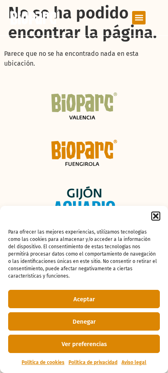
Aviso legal (134, 362)
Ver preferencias (84, 344)
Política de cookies (43, 362)
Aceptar (84, 299)
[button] (156, 216)
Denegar (84, 321)
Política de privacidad (93, 362)
